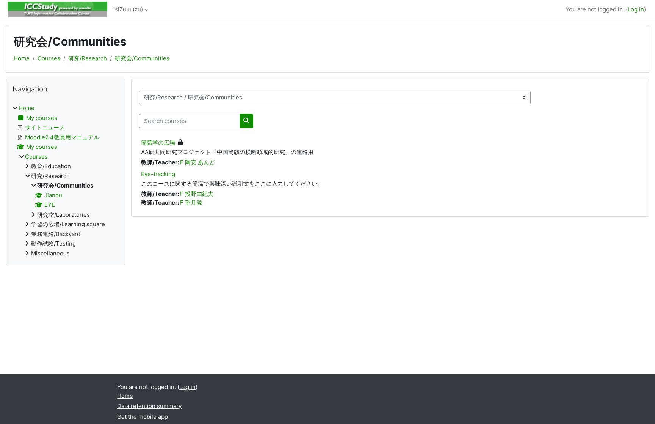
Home (22, 58)
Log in (636, 9)
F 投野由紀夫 (196, 193)
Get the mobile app (142, 416)
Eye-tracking (158, 174)
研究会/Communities (142, 58)
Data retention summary (149, 406)
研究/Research (87, 58)
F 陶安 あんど (197, 162)
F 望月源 (191, 202)
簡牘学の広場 (158, 142)
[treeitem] (66, 181)
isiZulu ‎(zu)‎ (128, 9)
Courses (49, 58)
